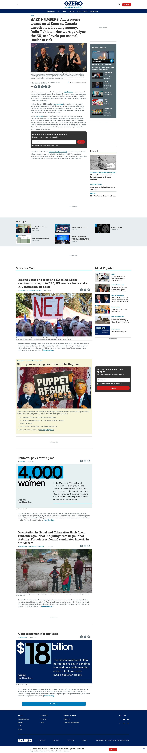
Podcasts (71, 11)
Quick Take (107, 92)
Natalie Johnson (23, 546)
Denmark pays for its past (36, 458)
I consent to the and (46, 145)
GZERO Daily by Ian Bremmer (71, 722)
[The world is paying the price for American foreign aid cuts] (97, 112)
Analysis (93, 193)
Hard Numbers (115, 329)
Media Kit (20, 722)
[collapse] (144, 748)
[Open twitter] (120, 719)
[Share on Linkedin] (42, 86)
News (32, 16)
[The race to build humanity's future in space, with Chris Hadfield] (103, 162)
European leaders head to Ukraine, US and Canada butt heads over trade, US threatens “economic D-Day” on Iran (81, 239)
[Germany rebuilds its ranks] (23, 239)
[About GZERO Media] (102, 228)
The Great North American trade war (40, 227)
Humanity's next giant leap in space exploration (103, 69)
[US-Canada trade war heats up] (97, 94)
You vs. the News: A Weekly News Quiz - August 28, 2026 (118, 278)
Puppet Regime (106, 100)
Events (19, 726)
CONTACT (44, 715)
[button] (126, 4)
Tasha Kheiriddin (36, 82)
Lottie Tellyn (22, 290)
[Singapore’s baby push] (102, 330)
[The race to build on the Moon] (97, 75)
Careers (20, 729)
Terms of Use (54, 145)
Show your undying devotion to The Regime (48, 364)
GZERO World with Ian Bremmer (102, 65)
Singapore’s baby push (118, 331)
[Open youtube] (124, 719)
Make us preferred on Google (78, 82)
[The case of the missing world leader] (97, 85)
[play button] (103, 57)
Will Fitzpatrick (30, 290)
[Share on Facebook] (35, 86)
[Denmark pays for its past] (54, 486)
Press (42, 722)
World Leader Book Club (107, 104)
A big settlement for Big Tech (38, 634)
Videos (64, 11)
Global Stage (94, 11)
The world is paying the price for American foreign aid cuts (108, 114)
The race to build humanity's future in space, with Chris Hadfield (101, 177)
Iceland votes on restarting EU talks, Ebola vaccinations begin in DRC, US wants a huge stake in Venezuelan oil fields (52, 283)
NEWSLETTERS (70, 715)
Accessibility (56, 740)
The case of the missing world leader (107, 87)
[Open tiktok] (128, 723)
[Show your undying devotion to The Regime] (54, 387)
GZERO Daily (67, 719)
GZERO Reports (106, 82)
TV (58, 11)
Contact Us (44, 719)
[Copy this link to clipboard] (45, 86)
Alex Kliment (44, 82)
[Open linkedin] (128, 719)
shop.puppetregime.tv (46, 430)
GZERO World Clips (108, 73)
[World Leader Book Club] (97, 102)
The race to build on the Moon (108, 77)
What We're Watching (117, 285)
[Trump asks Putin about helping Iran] (102, 309)
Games (113, 274)
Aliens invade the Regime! (80, 227)
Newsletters (51, 11)
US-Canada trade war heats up (108, 95)
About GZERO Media (117, 227)
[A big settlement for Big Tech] (54, 662)
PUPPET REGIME (82, 11)
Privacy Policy (46, 145)
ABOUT (20, 715)
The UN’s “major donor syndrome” (103, 196)
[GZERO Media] (73, 4)
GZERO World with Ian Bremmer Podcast (103, 172)
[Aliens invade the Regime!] (62, 228)
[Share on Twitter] (39, 86)
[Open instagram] (124, 723)
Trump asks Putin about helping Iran (119, 310)
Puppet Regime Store (37, 360)
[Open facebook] (120, 723)
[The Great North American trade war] (23, 228)
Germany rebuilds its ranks (40, 238)
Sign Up (112, 749)
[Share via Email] (49, 86)
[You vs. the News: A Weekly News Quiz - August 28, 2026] (102, 277)
